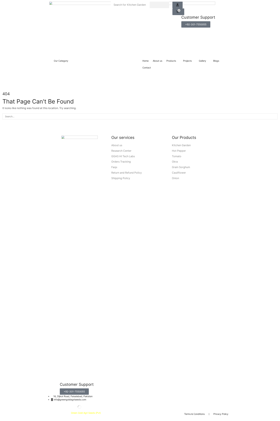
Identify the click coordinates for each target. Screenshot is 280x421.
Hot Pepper (179, 150)
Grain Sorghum (181, 167)
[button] (177, 5)
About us (116, 145)
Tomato (176, 156)
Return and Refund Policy (126, 172)
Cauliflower (179, 172)
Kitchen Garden (181, 145)
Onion (175, 178)
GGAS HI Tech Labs (123, 156)
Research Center (121, 150)
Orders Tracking (121, 161)
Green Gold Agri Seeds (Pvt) (86, 412)
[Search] (159, 5)
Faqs (114, 167)
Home (134, 77)
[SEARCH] (275, 116)
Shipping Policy (120, 178)
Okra (175, 161)
